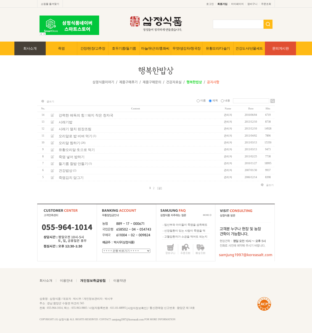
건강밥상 (65, 170)
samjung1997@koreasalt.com (128, 319)
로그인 (210, 4)
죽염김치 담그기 (71, 178)
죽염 (61, 48)
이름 (203, 100)
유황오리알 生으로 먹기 (77, 150)
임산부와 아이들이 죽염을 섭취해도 (185, 224)
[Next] (41, 34)
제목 (215, 100)
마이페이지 (237, 4)
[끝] (159, 188)
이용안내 (66, 280)
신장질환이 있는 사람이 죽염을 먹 (184, 230)
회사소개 (30, 48)
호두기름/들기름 (124, 48)
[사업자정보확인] (137, 307)
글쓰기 (50, 101)
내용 (227, 100)
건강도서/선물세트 (249, 48)
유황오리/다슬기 (218, 48)
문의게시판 (280, 48)
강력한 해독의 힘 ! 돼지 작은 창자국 (86, 115)
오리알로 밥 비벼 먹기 (75, 136)
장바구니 (252, 4)
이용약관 (119, 280)
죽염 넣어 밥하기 (72, 157)
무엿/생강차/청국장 (186, 48)
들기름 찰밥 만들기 (73, 164)
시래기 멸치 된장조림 (75, 129)
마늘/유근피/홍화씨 (155, 48)
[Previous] (44, 34)
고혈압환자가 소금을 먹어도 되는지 (185, 236)
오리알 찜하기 (69, 143)
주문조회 (266, 4)
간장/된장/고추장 (92, 48)
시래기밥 (65, 122)
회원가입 (222, 4)
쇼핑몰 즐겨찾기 (50, 4)
